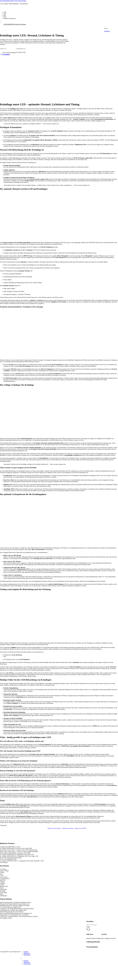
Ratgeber (107, 31)
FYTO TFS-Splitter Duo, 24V (8, 859)
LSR (4, 13)
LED (4, 12)
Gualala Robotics (4, 878)
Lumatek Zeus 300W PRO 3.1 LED (10, 847)
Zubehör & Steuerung (9, 18)
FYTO (2, 875)
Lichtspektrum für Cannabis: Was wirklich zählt (13, 910)
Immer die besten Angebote (93, 938)
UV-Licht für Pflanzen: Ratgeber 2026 (10, 907)
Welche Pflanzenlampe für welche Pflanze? (12, 911)
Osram (2, 888)
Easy (1, 874)
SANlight (2, 891)
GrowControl (3, 877)
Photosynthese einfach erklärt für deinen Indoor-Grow (14, 904)
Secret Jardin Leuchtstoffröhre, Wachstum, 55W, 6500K (15, 853)
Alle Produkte (4, 862)
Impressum (27, 953)
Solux (1, 894)
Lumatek (2, 883)
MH (4, 15)
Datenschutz (27, 955)
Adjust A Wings (4, 870)
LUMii (2, 885)
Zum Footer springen (20, 0)
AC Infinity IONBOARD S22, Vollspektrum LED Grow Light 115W (19, 856)
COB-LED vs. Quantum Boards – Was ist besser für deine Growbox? (19, 916)
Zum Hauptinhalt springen (7, 0)
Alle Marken (3, 895)
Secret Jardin (3, 892)
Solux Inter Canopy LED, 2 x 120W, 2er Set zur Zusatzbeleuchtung (18, 850)
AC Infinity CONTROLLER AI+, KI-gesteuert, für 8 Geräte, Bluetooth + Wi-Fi (22, 861)
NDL (4, 17)
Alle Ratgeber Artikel (6, 918)
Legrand (2, 881)
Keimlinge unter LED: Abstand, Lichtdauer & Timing (14, 905)
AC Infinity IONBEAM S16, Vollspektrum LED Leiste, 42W (17, 854)
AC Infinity (3, 869)
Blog (1, 54)
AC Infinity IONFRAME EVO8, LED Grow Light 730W (16, 848)
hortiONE (2, 880)
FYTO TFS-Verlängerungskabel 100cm (11, 857)
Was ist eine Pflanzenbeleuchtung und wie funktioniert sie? (16, 913)
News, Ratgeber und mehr (108, 938)
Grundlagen (6, 54)
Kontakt (26, 951)
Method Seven (4, 886)
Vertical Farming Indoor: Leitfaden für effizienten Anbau (15, 902)
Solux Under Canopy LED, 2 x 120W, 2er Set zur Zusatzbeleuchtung (19, 851)
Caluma (2, 872)
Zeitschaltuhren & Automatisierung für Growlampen (14, 915)
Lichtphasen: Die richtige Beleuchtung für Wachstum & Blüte (17, 908)
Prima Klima (3, 889)
